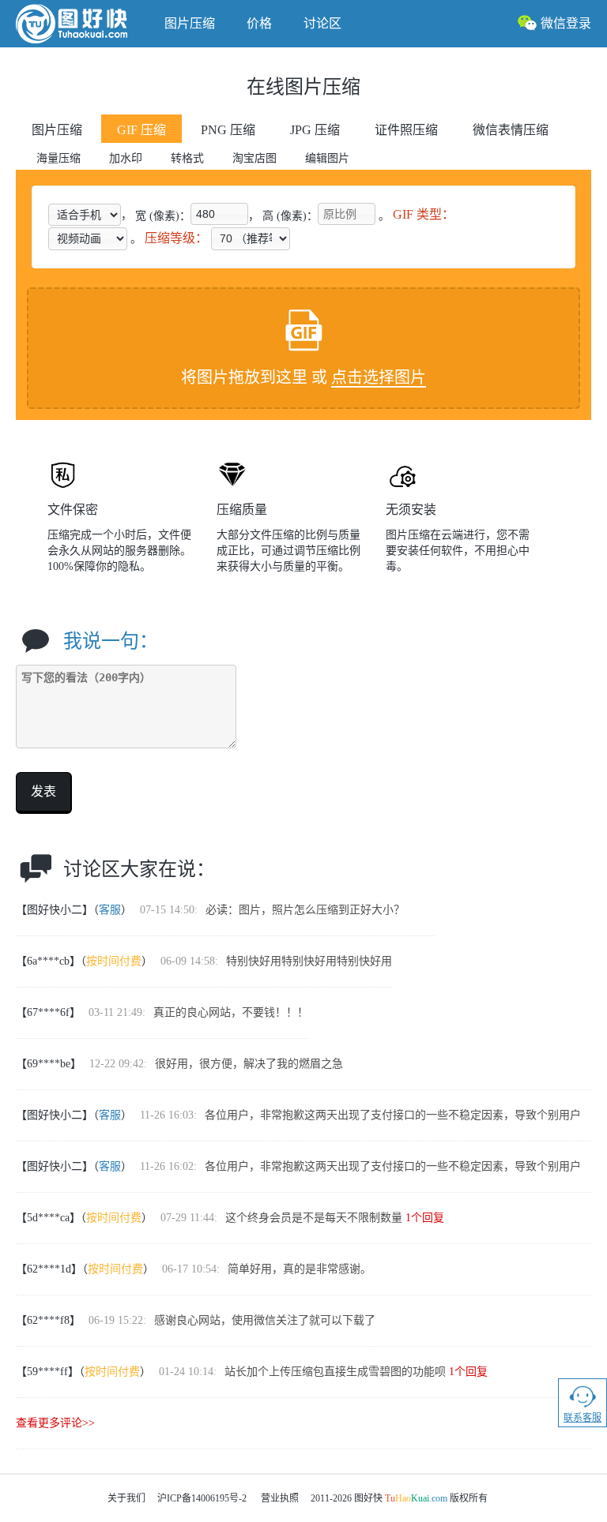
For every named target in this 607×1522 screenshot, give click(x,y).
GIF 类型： (423, 214)
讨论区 (322, 23)
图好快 (82, 23)
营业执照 (280, 1498)
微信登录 (566, 23)
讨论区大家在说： (139, 869)
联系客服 (582, 1417)
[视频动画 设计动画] (87, 238)
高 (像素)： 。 (326, 215)
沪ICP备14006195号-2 (202, 1498)
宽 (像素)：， (197, 215)
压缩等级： (176, 238)
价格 (259, 23)
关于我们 (126, 1498)
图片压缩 (189, 23)
